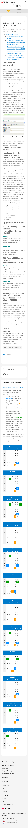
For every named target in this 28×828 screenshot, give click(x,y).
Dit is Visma (5, 781)
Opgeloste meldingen (12, 45)
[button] (4, 354)
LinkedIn (4, 791)
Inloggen (10, 6)
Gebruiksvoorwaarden (8, 765)
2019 (5, 347)
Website (4, 799)
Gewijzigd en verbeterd (12, 34)
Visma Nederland (10, 822)
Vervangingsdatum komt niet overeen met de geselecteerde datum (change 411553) (15, 57)
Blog (3, 788)
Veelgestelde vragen (7, 771)
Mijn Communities (17, 6)
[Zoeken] (26, 2)
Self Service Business (15, 347)
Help (20, 6)
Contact (4, 801)
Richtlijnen (5, 768)
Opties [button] (24, 21)
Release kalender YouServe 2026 (13, 387)
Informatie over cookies (8, 774)
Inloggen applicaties (7, 804)
